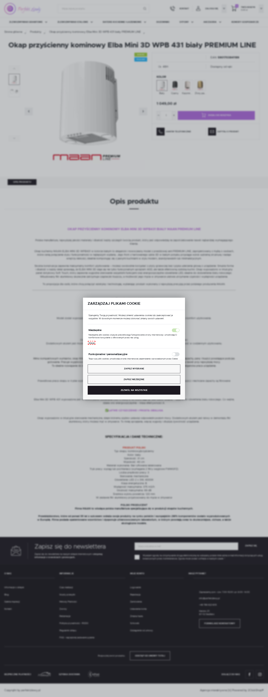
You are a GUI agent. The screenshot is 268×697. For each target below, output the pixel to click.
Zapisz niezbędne (134, 379)
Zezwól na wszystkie (134, 390)
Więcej (91, 343)
